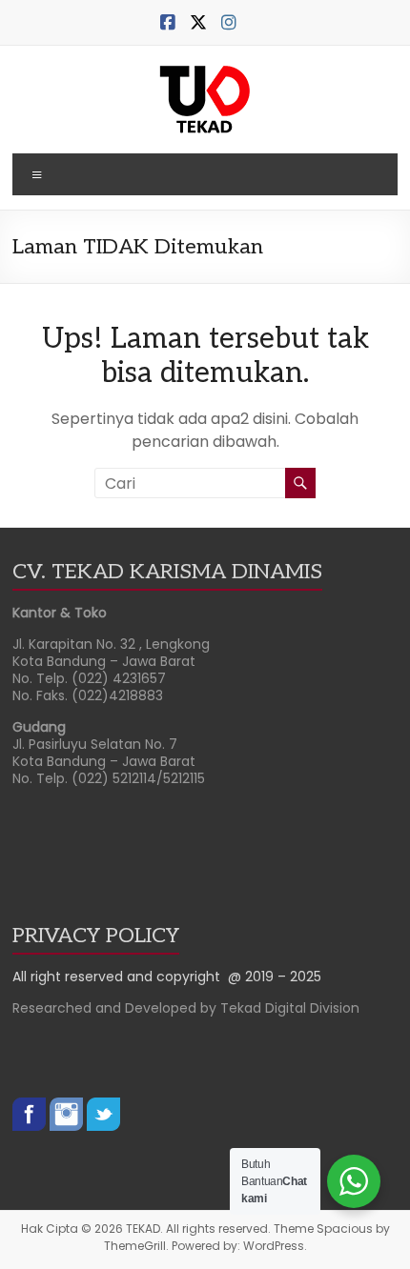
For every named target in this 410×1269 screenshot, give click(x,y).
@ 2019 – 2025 (274, 976)
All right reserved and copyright (120, 976)
